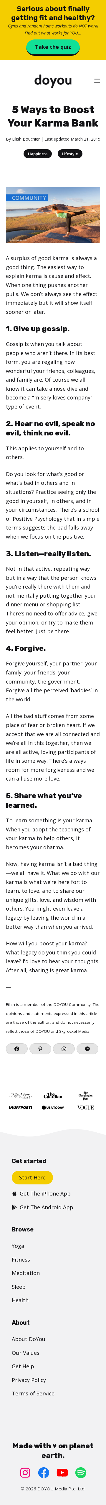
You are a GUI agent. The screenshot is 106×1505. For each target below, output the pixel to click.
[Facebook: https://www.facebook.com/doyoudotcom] (43, 1472)
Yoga (18, 1245)
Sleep (19, 1286)
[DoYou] (52, 81)
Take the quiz (53, 46)
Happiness (37, 153)
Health (20, 1300)
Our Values (25, 1352)
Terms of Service (33, 1393)
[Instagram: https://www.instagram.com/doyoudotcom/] (25, 1472)
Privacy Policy (29, 1379)
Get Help (23, 1366)
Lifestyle (70, 153)
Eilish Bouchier (26, 139)
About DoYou (28, 1339)
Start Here (32, 1177)
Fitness (21, 1259)
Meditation (26, 1272)
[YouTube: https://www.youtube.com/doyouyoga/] (62, 1472)
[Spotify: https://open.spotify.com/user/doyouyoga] (80, 1472)
